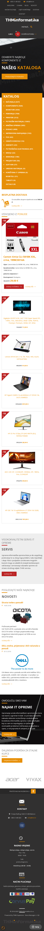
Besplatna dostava (14, 194)
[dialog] (3, 928)
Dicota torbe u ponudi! (12, 602)
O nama (19, 5)
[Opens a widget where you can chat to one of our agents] (35, 927)
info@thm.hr (30, 2)
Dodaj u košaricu (12, 287)
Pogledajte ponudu (14, 76)
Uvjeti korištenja (24, 10)
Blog (26, 5)
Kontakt (22, 14)
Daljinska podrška (11, 760)
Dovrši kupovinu (27, 34)
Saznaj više (16, 206)
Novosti (34, 5)
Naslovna (10, 5)
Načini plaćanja (10, 10)
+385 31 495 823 (15, 2)
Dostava (36, 10)
